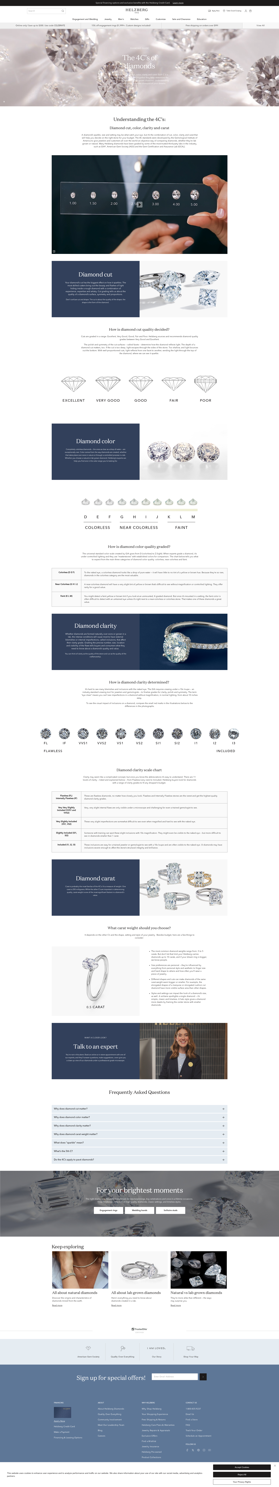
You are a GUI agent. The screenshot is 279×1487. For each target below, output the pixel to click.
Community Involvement (110, 1420)
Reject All (242, 1474)
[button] (216, 11)
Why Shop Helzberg (152, 1409)
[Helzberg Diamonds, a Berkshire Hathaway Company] (137, 10)
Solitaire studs (170, 1210)
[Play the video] (139, 204)
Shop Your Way (191, 1357)
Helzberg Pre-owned (152, 1452)
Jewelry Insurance (150, 1447)
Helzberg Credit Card (64, 1427)
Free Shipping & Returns (153, 1420)
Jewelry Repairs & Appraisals (156, 1431)
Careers (101, 1436)
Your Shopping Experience (155, 1414)
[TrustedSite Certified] (139, 1330)
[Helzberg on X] (192, 1450)
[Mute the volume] (54, 251)
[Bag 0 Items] (250, 11)
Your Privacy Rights (242, 1482)
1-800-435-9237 (193, 1409)
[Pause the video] (4, 102)
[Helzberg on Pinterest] (198, 1450)
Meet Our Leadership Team (111, 1425)
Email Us (190, 1414)
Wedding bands (139, 1210)
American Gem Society (88, 1357)
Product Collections (151, 1457)
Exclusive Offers (149, 1436)
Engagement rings (108, 1210)
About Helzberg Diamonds (111, 1409)
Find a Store (192, 1420)
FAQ (188, 1425)
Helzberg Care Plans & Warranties (158, 1425)
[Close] (275, 1465)
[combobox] (46, 11)
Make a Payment (61, 1432)
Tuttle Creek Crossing (234, 11)
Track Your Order (194, 1431)
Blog (100, 1431)
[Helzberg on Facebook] (187, 1450)
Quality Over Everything (122, 1357)
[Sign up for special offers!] (203, 1376)
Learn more (178, 3)
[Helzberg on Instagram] (204, 1450)
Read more (57, 1305)
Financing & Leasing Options (68, 1438)
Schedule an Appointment (198, 1436)
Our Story (157, 1357)
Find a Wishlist (149, 1441)
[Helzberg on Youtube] (209, 1450)
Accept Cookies (242, 1467)
